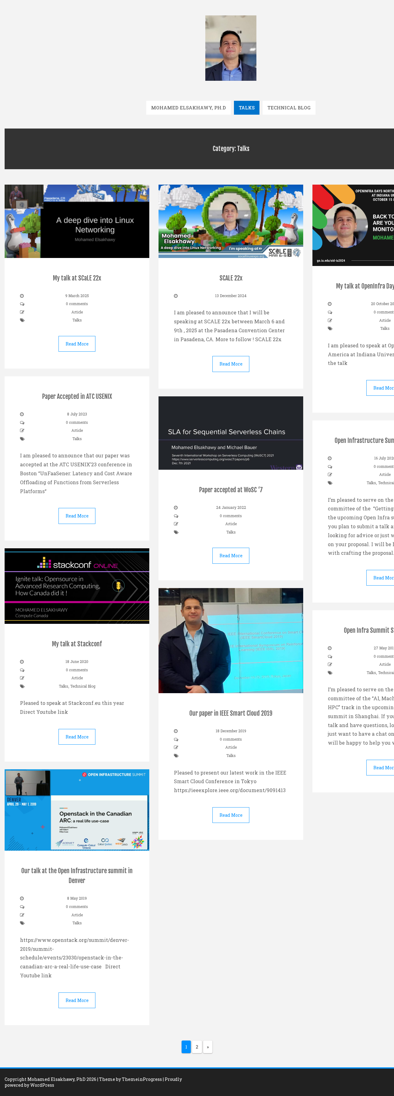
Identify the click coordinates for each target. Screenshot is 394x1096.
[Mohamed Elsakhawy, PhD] (230, 47)
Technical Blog (289, 107)
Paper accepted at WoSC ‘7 (231, 490)
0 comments (77, 303)
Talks (247, 107)
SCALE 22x (231, 278)
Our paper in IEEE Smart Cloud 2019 (230, 713)
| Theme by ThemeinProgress (129, 1079)
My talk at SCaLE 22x (77, 278)
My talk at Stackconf (77, 644)
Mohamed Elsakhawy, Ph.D (188, 107)
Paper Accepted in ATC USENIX (77, 396)
